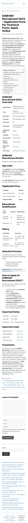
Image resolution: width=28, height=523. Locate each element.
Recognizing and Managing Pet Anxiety (13, 462)
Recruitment (5, 51)
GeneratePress (21, 520)
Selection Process (8, 83)
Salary (5, 82)
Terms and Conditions (9, 520)
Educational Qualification (10, 80)
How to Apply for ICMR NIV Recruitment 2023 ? (11, 86)
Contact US (6, 517)
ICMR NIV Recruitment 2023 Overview (14, 72)
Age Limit (6, 76)
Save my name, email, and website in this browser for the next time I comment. (13, 431)
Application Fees (8, 78)
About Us (12, 516)
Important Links (9, 91)
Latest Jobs (7, 378)
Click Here (16, 146)
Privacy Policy (9, 519)
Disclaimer (13, 517)
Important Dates (8, 89)
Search (4, 447)
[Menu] (24, 3)
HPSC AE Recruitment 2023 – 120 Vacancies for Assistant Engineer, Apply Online (13, 387)
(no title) (6, 516)
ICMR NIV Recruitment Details (12, 74)
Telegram (22, 150)
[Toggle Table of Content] (22, 70)
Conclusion (7, 92)
